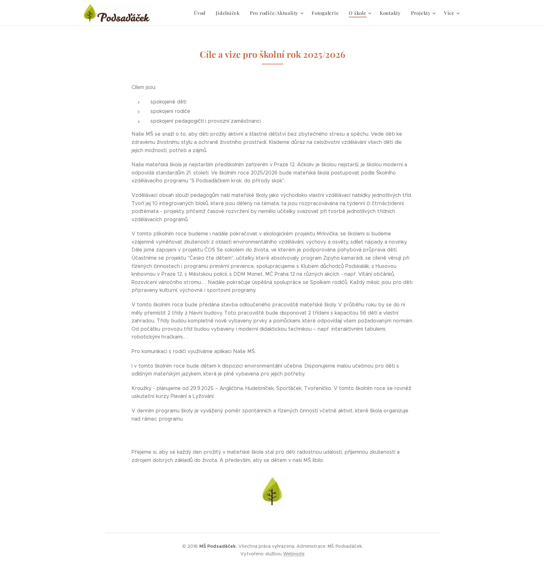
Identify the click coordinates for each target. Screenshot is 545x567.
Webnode (294, 554)
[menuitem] (201, 13)
